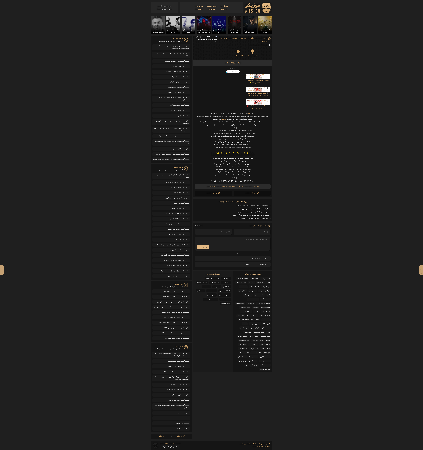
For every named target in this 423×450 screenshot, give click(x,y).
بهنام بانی (247, 332)
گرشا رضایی (242, 291)
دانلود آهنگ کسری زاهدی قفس (178, 234)
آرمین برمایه (242, 361)
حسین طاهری (214, 282)
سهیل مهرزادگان (257, 340)
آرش (268, 295)
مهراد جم (267, 353)
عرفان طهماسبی (259, 332)
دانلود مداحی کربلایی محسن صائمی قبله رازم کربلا (173, 322)
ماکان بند (251, 282)
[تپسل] (233, 71)
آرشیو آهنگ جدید (231, 62)
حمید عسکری (240, 303)
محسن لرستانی (246, 311)
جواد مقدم (226, 287)
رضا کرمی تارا (255, 320)
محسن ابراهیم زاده (263, 282)
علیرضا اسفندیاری (224, 291)
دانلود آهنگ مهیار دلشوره (180, 77)
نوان (268, 332)
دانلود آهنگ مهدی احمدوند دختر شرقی (176, 92)
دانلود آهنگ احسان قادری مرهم (178, 250)
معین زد (256, 311)
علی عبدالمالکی (244, 340)
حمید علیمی (200, 291)
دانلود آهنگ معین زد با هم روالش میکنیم (175, 271)
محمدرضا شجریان (242, 278)
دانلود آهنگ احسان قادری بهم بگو (177, 71)
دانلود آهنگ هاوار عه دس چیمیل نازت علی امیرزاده (172, 154)
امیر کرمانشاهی (225, 299)
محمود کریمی (225, 278)
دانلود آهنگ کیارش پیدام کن (179, 82)
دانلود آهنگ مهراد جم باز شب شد (178, 219)
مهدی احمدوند (244, 320)
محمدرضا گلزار (265, 365)
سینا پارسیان (242, 357)
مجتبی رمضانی (225, 303)
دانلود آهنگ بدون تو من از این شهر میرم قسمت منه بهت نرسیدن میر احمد (172, 378)
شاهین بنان (253, 344)
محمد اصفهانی (256, 353)
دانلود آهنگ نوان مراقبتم (180, 395)
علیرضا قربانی (244, 328)
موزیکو (223, 119)
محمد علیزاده (265, 307)
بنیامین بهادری (265, 369)
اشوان (268, 340)
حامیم (245, 324)
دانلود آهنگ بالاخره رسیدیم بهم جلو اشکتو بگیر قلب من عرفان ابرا (172, 98)
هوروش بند (243, 348)
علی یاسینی (266, 320)
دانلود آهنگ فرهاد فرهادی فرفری (178, 400)
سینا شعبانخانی (264, 361)
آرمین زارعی (241, 315)
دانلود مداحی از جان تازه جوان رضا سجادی (175, 317)
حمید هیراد (254, 278)
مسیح (257, 287)
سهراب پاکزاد (253, 348)
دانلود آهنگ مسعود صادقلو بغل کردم (176, 372)
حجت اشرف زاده (252, 315)
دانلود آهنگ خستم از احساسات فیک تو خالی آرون (173, 136)
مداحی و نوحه (255, 45)
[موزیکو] (258, 7)
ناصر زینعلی (266, 328)
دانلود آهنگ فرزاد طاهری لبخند (179, 110)
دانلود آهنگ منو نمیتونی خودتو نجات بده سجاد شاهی (171, 159)
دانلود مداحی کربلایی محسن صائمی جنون (255, 209)
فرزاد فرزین (250, 303)
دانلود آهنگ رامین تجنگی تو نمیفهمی (176, 61)
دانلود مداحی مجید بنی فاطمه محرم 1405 (175, 333)
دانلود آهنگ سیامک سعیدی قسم (178, 265)
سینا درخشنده (265, 348)
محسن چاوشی (265, 278)
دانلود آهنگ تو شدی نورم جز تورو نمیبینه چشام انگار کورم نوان (172, 406)
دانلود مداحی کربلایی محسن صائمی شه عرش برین (253, 212)
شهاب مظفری (265, 299)
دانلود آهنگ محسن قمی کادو (179, 105)
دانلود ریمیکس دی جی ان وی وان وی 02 (176, 198)
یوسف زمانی (266, 287)
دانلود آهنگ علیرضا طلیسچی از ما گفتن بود (175, 255)
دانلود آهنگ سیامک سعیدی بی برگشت (176, 224)
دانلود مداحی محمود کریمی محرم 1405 (176, 328)
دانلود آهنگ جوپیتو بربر (181, 116)
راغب (250, 287)
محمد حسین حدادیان (210, 299)
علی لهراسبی (255, 328)
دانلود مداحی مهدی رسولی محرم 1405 (177, 338)
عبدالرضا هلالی (211, 291)
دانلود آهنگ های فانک (181, 413)
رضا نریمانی (217, 287)
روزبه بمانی (242, 344)
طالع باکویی (207, 287)
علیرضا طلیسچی (253, 299)
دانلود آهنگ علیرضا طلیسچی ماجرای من (176, 213)
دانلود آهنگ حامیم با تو (181, 193)
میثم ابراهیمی (259, 295)
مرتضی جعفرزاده (264, 291)
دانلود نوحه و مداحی (182, 423)
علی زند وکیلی (265, 336)
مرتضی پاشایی (242, 336)
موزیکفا (161, 436)
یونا (246, 365)
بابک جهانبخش (245, 307)
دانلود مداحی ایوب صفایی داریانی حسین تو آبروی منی (251, 215)
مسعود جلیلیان (265, 357)
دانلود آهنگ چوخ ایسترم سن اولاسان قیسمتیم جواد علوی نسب (172, 122)
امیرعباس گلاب (265, 315)
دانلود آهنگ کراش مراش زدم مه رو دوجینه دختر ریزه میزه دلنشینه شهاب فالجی (172, 47)
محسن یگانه (248, 295)
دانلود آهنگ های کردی (181, 418)
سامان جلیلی (266, 311)
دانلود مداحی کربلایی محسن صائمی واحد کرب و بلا (253, 205)
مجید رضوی (253, 291)
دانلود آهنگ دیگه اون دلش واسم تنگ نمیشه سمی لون (172, 142)
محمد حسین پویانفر (212, 278)
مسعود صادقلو (241, 282)
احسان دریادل (244, 353)
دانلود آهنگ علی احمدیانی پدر (179, 384)
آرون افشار (266, 324)
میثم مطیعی (211, 295)
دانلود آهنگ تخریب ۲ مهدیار (180, 149)
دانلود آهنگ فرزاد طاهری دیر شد (178, 229)
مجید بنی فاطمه (202, 282)
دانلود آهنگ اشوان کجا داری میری (178, 390)
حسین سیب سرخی (224, 295)
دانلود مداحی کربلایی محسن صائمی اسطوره (254, 218)
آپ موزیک (181, 436)
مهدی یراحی (254, 365)
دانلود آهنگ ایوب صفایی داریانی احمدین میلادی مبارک (173, 54)
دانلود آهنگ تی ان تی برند (180, 239)
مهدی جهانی (254, 336)
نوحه (249, 113)
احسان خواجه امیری (263, 303)
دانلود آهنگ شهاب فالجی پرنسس (178, 87)
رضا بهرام (255, 307)
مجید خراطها (253, 357)
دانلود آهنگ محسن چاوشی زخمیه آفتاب (176, 260)
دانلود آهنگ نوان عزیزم (181, 203)
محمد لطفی (253, 361)
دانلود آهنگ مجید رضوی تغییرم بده (177, 276)
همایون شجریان (255, 324)
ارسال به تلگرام (250, 193)
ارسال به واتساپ (211, 193)
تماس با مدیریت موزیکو (170, 447)
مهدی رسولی (226, 282)
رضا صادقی (243, 287)
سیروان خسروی (265, 344)
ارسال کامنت (203, 247)
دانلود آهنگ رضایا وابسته (180, 66)
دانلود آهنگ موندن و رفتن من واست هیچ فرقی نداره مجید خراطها (171, 129)
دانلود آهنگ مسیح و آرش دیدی (178, 208)
